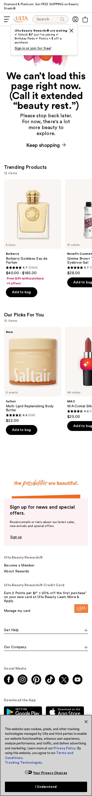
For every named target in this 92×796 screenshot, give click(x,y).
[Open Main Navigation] (7, 19)
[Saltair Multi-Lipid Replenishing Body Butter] (32, 375)
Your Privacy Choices (50, 773)
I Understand (46, 786)
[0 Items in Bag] (85, 19)
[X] (71, 31)
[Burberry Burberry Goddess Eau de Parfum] (32, 232)
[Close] (86, 721)
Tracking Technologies (23, 762)
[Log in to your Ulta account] (75, 19)
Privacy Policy (64, 748)
